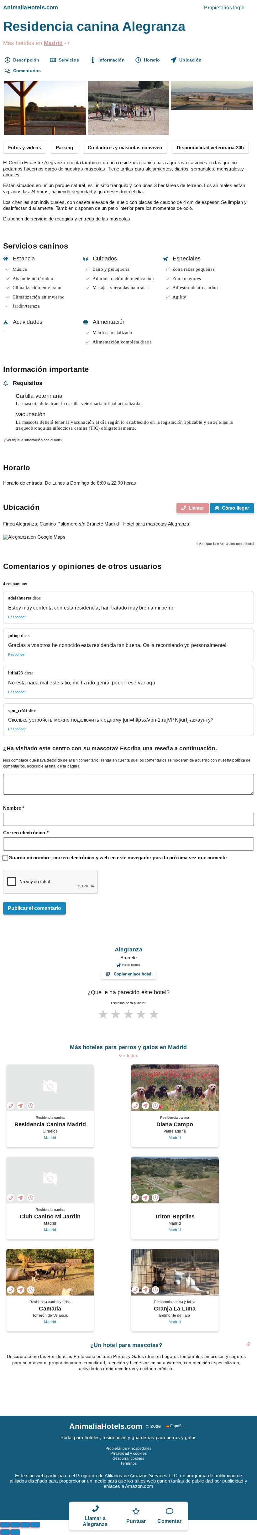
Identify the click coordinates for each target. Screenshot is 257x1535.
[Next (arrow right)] (15, 1532)
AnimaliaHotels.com (30, 7)
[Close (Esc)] (5, 1525)
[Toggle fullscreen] (25, 1525)
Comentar (169, 1521)
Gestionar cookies (128, 1458)
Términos (128, 1463)
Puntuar (136, 1521)
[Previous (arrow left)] (5, 1532)
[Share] (15, 1525)
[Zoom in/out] (35, 1525)
